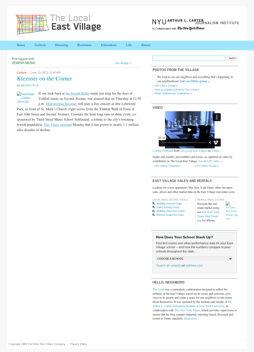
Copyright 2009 (18, 344)
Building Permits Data (169, 203)
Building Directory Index (171, 211)
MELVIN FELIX (30, 85)
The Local (158, 289)
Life (129, 45)
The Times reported (58, 124)
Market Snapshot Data (170, 214)
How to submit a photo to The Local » (177, 89)
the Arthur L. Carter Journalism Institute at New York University (192, 304)
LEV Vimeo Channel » (168, 165)
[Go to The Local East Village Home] (64, 33)
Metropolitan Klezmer (61, 103)
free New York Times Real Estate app (208, 216)
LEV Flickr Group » (166, 85)
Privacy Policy (78, 344)
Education (109, 45)
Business (84, 45)
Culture (40, 45)
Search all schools (168, 265)
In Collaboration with (164, 28)
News (21, 45)
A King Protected (163, 150)
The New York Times (187, 310)
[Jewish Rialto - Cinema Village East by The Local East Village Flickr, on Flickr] (26, 101)
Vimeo (215, 150)
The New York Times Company (46, 344)
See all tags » (123, 63)
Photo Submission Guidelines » (173, 93)
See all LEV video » (210, 161)
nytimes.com (194, 265)
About (145, 45)
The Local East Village (193, 150)
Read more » (191, 318)
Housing (61, 45)
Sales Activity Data (168, 207)
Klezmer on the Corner (44, 78)
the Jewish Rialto (78, 93)
